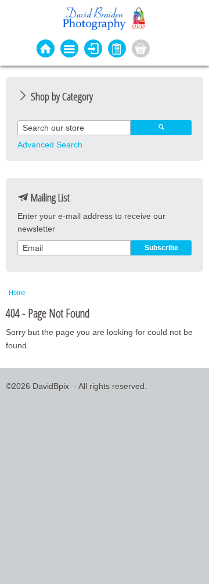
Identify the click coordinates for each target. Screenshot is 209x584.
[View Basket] (141, 49)
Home (17, 292)
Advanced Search (49, 144)
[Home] (45, 49)
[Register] (117, 49)
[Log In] (93, 49)
